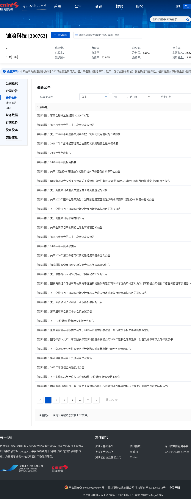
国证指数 (135, 446)
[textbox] (170, 19)
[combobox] (170, 19)
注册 (186, 6)
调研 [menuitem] (8, 108)
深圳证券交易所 (104, 446)
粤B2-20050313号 (156, 487)
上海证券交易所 (104, 451)
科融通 (134, 451)
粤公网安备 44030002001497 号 (86, 487)
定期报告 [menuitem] (11, 103)
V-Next (134, 457)
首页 (57, 6)
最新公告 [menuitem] (11, 97)
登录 (178, 6)
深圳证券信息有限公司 (108, 457)
